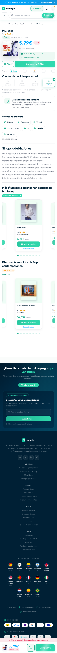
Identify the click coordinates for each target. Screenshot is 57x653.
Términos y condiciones (28, 546)
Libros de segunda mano (28, 468)
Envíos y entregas (28, 514)
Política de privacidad (28, 539)
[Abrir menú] (4, 15)
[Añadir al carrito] (30, 647)
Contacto (28, 521)
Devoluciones (28, 517)
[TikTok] (25, 457)
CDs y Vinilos (28, 475)
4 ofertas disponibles (28, 248)
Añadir (10, 64)
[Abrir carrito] (47, 8)
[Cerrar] (54, 2)
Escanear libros (28, 489)
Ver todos (6, 274)
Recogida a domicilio (29, 496)
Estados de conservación (28, 525)
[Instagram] (20, 457)
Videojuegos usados (28, 479)
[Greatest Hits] (28, 212)
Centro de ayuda (28, 510)
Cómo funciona (28, 493)
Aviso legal (29, 535)
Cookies (28, 542)
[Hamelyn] (8, 8)
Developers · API (29, 550)
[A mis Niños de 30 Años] (28, 290)
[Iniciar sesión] (53, 8)
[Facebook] (37, 457)
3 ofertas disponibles (28, 326)
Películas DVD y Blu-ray (28, 471)
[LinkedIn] (31, 457)
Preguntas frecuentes (28, 500)
